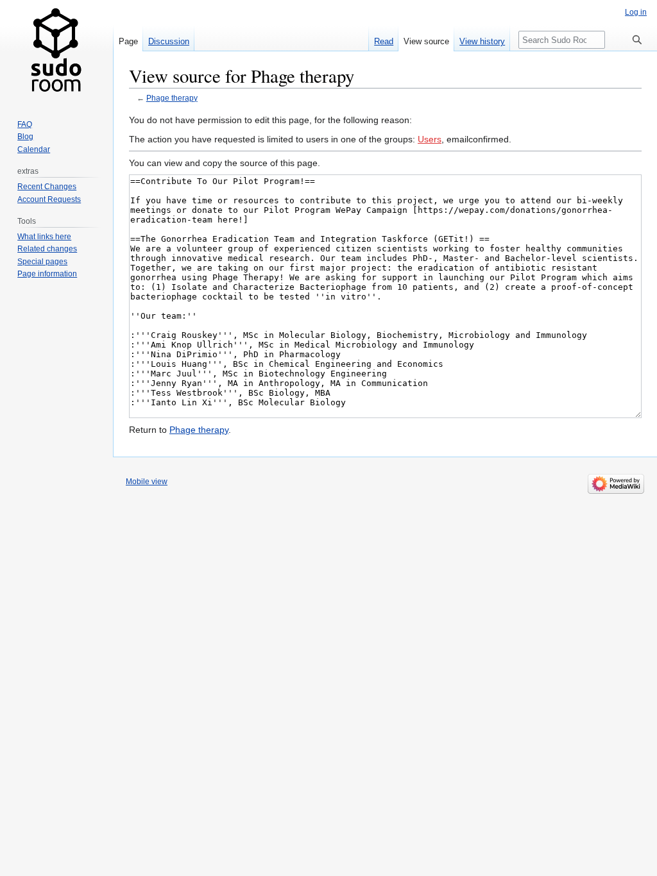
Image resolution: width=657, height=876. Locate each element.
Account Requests (49, 199)
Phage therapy (172, 98)
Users (429, 139)
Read (383, 41)
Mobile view (146, 481)
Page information (47, 273)
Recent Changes (46, 186)
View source (426, 41)
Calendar (33, 149)
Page (128, 41)
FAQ (24, 124)
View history (482, 41)
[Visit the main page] (56, 51)
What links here (44, 236)
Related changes (47, 248)
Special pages (42, 261)
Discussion (168, 41)
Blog (25, 136)
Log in (636, 12)
